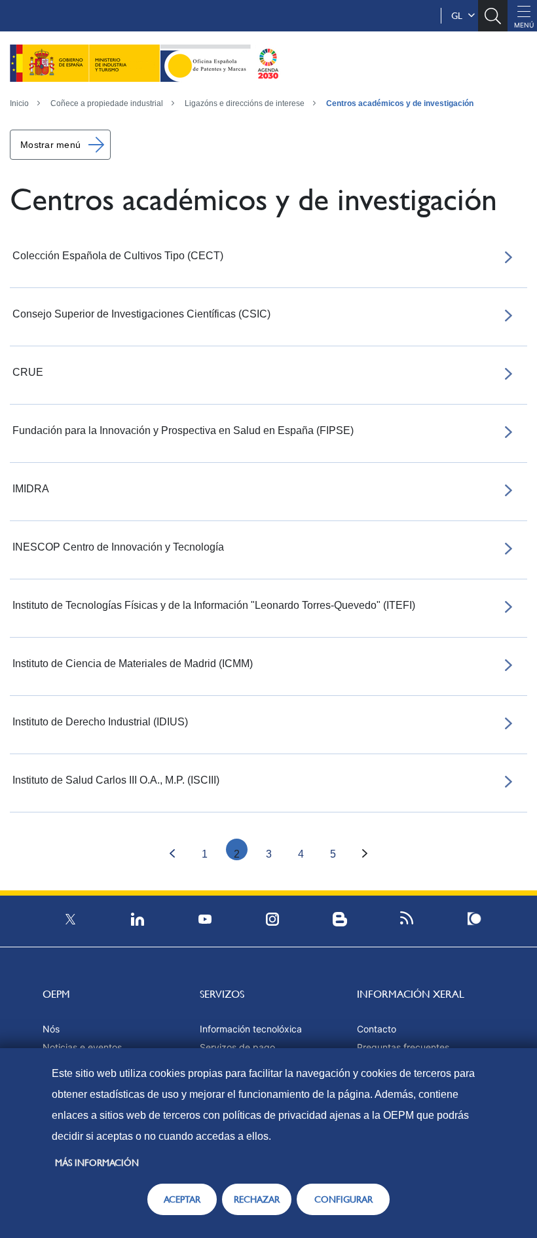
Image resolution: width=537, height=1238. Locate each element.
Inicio (19, 103)
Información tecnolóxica (251, 1028)
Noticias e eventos (82, 1047)
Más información (97, 1162)
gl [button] (459, 15)
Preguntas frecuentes (403, 1047)
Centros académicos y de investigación (399, 103)
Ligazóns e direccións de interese (245, 103)
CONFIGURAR (343, 1199)
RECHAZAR (257, 1199)
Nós (51, 1028)
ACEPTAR (182, 1199)
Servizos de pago (237, 1047)
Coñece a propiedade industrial (106, 103)
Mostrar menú (50, 144)
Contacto (376, 1028)
